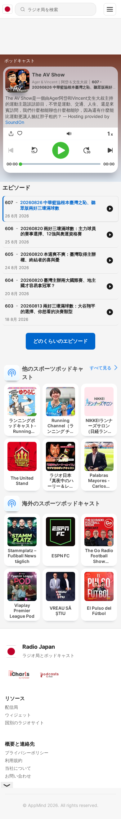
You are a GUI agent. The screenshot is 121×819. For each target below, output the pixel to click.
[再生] (60, 150)
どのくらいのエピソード (60, 341)
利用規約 (13, 760)
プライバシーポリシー (26, 752)
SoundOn (14, 122)
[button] (69, 133)
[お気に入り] (19, 133)
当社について (18, 768)
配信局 (11, 707)
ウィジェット (18, 714)
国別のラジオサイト (24, 722)
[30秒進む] (87, 150)
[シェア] (11, 133)
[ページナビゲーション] (110, 9)
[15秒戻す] (34, 150)
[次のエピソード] (109, 150)
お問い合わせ (18, 775)
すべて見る (100, 367)
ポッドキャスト (19, 60)
